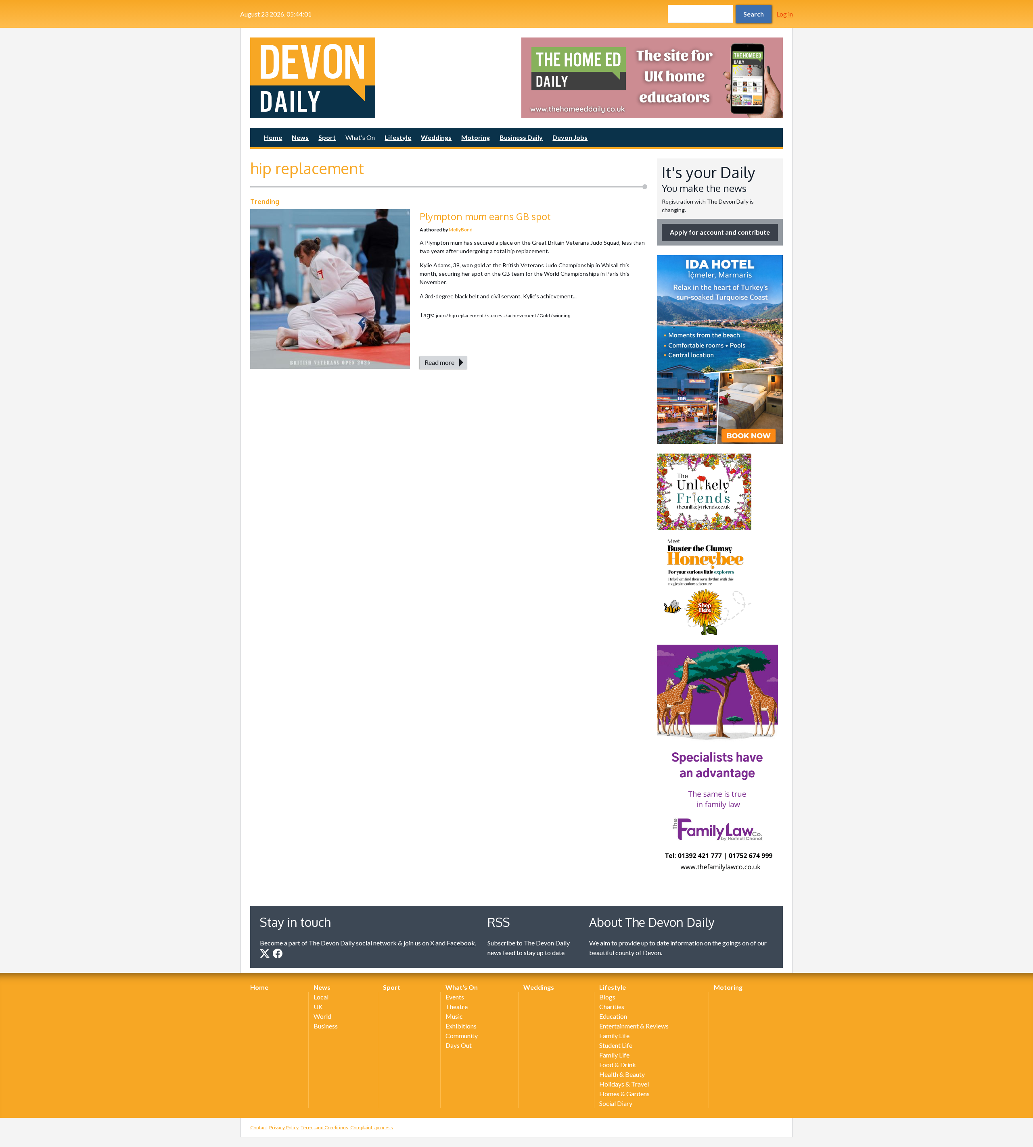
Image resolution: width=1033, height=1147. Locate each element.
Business (326, 1026)
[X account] (265, 953)
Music (454, 1016)
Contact (258, 1127)
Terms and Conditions (324, 1127)
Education (613, 1016)
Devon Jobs (570, 137)
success (496, 315)
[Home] (381, 77)
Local (321, 997)
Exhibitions (461, 1026)
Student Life (615, 1045)
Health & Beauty (622, 1074)
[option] (652, 77)
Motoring (475, 137)
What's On (360, 137)
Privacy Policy (284, 1127)
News (300, 137)
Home (273, 137)
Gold (545, 315)
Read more (439, 362)
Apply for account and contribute (720, 232)
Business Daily (521, 137)
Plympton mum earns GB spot (485, 216)
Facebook (461, 943)
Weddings (436, 137)
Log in (784, 14)
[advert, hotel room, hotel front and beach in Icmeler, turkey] (720, 349)
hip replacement (466, 315)
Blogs (607, 997)
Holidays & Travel (624, 1084)
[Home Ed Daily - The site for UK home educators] (652, 77)
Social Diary (615, 1103)
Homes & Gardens (624, 1093)
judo (440, 315)
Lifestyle (398, 137)
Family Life (614, 1035)
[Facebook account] (277, 953)
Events (454, 997)
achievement (522, 315)
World (322, 1016)
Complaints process (371, 1127)
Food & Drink (617, 1064)
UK (318, 1006)
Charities (611, 1006)
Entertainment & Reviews (634, 1026)
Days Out (458, 1045)
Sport (327, 137)
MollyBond (461, 230)
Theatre (456, 1006)
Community (461, 1035)
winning (561, 315)
